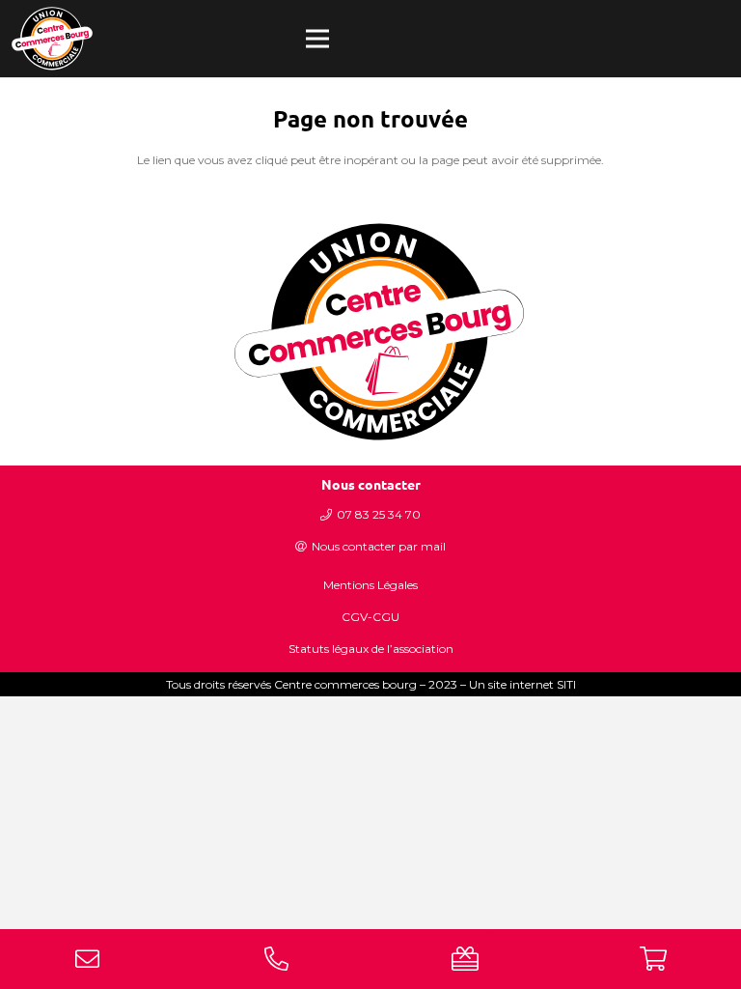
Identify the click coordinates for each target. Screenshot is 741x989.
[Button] (88, 958)
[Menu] (317, 38)
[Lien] (52, 38)
